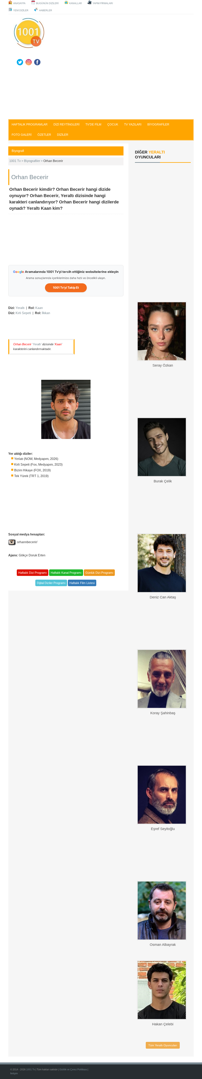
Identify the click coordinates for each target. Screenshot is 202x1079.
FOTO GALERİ (22, 134)
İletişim (14, 1073)
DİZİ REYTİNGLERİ (66, 124)
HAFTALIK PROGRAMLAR (30, 124)
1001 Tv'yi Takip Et (66, 287)
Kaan (39, 308)
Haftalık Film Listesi (82, 583)
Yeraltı (20, 308)
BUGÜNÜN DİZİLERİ (47, 3)
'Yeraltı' (36, 344)
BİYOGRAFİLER (158, 124)
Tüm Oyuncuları (162, 1045)
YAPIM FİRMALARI (103, 3)
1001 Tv (30, 1069)
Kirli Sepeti (23, 313)
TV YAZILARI (132, 124)
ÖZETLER (44, 134)
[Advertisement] (98, 90)
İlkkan (46, 313)
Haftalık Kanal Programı (66, 572)
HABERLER (45, 10)
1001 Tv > (16, 161)
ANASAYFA (19, 3)
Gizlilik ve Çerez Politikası (73, 1069)
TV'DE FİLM (93, 124)
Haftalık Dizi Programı (32, 572)
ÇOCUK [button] (112, 124)
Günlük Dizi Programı (99, 572)
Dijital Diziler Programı (51, 583)
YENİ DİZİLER (20, 10)
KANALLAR (75, 3)
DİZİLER (62, 134)
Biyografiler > (33, 161)
